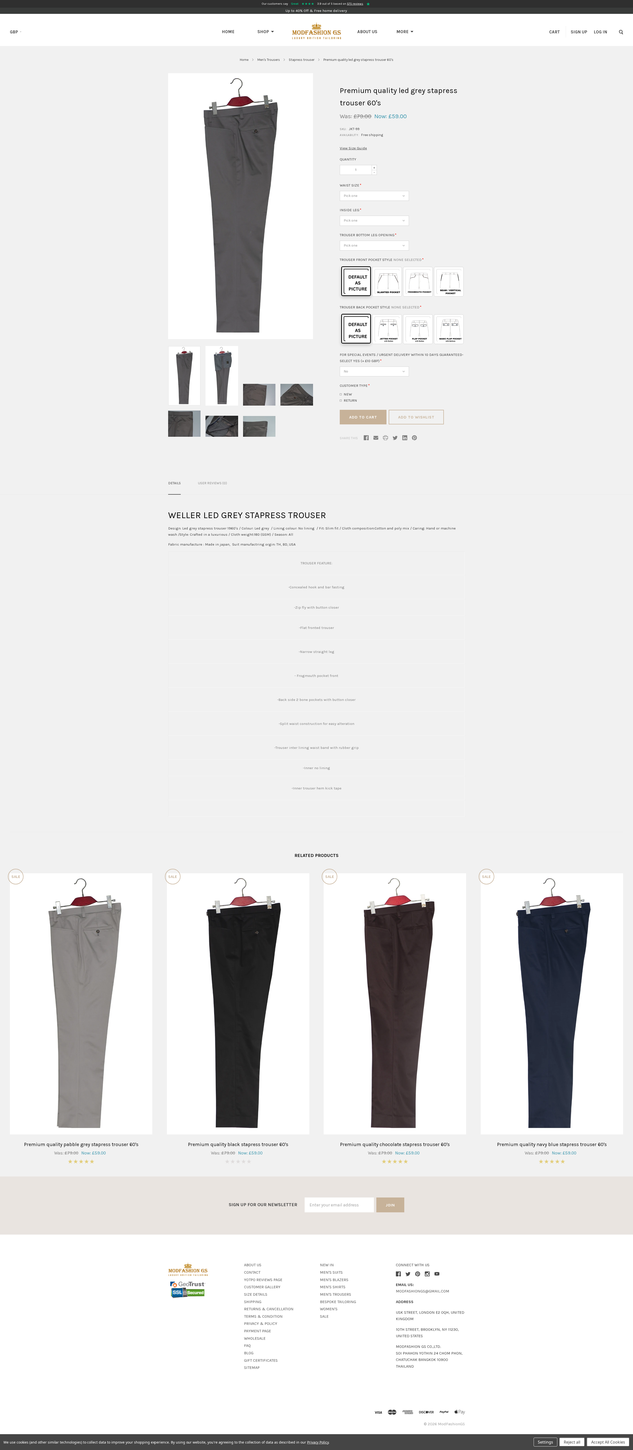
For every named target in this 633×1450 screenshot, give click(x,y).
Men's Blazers (334, 1279)
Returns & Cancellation (269, 1309)
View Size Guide (353, 148)
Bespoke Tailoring (338, 1301)
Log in (600, 31)
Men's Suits (331, 1272)
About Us (367, 31)
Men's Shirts (332, 1287)
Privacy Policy (318, 1442)
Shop (263, 31)
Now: (380, 116)
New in (327, 1265)
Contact (252, 1272)
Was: (346, 116)
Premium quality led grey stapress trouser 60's (358, 60)
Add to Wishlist (416, 417)
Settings (545, 1442)
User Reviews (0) (212, 483)
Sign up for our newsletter (263, 1204)
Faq (247, 1345)
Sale (324, 1316)
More (402, 31)
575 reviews (355, 3)
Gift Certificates (261, 1360)
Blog (248, 1353)
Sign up (579, 31)
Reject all (572, 1442)
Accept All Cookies (608, 1442)
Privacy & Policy (260, 1323)
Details (174, 483)
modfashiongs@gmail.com (422, 1291)
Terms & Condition (263, 1316)
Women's (329, 1309)
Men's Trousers (268, 60)
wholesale (255, 1338)
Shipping (252, 1301)
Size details (255, 1294)
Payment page (257, 1331)
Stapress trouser (302, 60)
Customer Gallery (262, 1287)
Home (228, 31)
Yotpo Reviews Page (263, 1279)
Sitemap (252, 1367)
